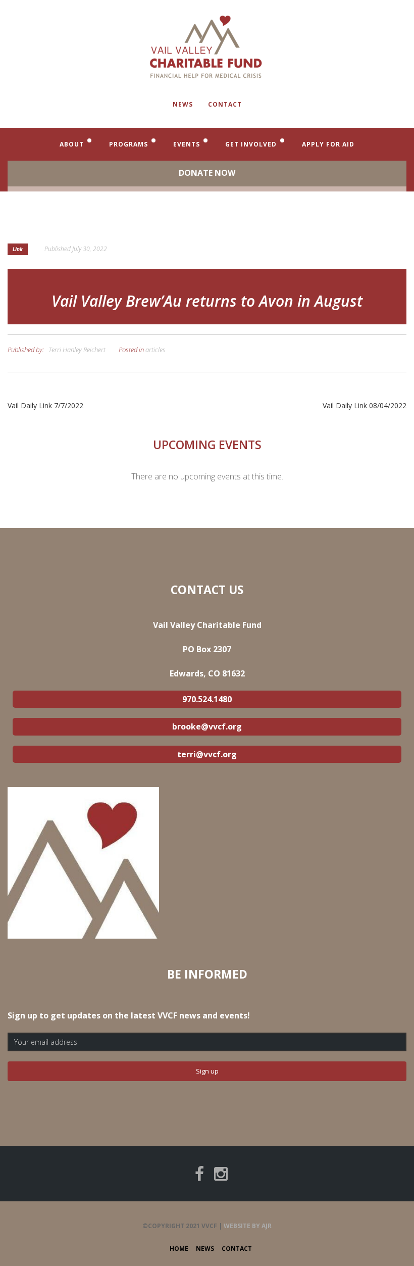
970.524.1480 (207, 699)
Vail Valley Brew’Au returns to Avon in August (207, 300)
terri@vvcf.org (207, 754)
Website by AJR (248, 1226)
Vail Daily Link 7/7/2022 (45, 405)
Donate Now (207, 172)
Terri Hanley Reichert (77, 349)
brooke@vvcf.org (207, 726)
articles (155, 349)
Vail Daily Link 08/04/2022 (364, 405)
